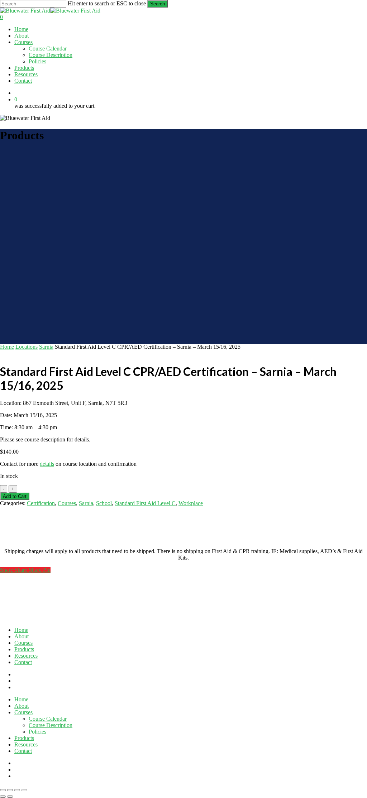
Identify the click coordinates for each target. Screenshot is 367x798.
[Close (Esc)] (24, 790)
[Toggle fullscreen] (10, 790)
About (21, 636)
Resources (26, 656)
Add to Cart (15, 496)
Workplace (190, 503)
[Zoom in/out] (3, 790)
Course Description (50, 725)
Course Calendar (48, 719)
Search (157, 3)
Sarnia (46, 347)
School (104, 503)
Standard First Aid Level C (145, 503)
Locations (26, 347)
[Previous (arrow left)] (3, 796)
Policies (37, 732)
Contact (23, 662)
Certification (41, 503)
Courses (67, 503)
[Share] (17, 790)
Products (24, 649)
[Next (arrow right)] (10, 796)
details (47, 464)
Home (7, 347)
